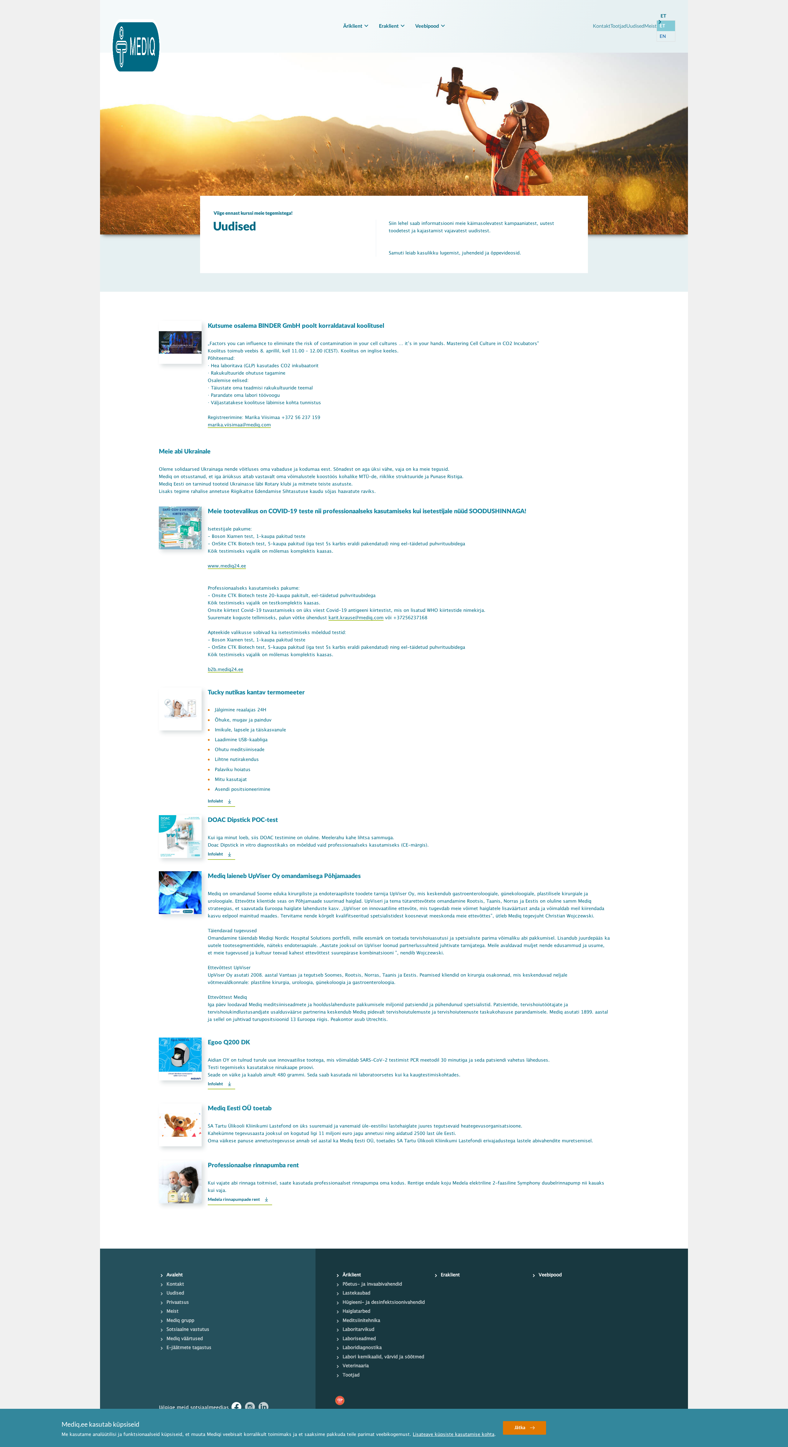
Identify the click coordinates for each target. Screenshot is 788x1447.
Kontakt (601, 26)
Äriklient (352, 26)
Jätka (519, 1427)
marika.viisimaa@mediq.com (239, 425)
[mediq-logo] (136, 47)
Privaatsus (178, 1302)
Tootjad (618, 26)
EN (663, 36)
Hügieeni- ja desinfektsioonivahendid (384, 1302)
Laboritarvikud (358, 1329)
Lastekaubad (356, 1293)
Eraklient (389, 26)
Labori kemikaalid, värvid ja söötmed (383, 1357)
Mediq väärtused (185, 1339)
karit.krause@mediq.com (356, 618)
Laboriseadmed (359, 1339)
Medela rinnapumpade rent (234, 1199)
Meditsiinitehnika (361, 1321)
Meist (650, 26)
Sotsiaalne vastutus (188, 1329)
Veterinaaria (356, 1366)
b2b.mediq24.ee (225, 670)
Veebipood (427, 26)
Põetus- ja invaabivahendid (372, 1284)
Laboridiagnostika (362, 1348)
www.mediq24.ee (227, 566)
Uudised (635, 26)
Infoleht (215, 800)
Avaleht (175, 1275)
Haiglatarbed (356, 1311)
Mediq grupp (180, 1321)
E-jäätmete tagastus (189, 1348)
